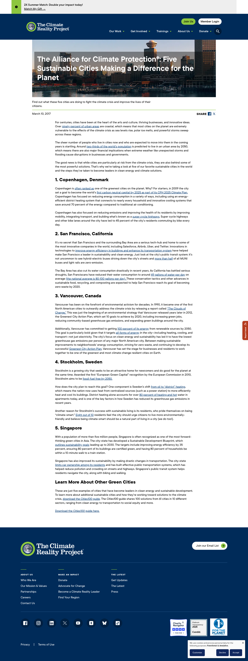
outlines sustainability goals (72, 444)
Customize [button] (197, 652)
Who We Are (28, 580)
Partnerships (28, 591)
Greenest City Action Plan (85, 348)
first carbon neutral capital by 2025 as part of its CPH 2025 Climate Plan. (142, 192)
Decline (222, 652)
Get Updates (119, 580)
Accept (236, 652)
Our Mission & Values (34, 586)
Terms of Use (46, 644)
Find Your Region (68, 597)
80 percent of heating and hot (158, 394)
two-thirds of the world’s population (109, 146)
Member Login (210, 21)
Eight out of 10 (85, 415)
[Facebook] (209, 114)
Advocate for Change (71, 586)
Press (114, 591)
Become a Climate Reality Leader (79, 591)
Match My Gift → (35, 8)
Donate (62, 580)
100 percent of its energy (133, 328)
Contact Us (28, 603)
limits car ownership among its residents (80, 465)
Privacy (25, 645)
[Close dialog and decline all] (243, 642)
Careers (26, 597)
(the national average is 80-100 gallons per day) (95, 278)
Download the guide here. (77, 511)
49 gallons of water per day (168, 274)
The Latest (117, 586)
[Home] (47, 27)
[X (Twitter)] (214, 114)
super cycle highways (145, 216)
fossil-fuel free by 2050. (97, 378)
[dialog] (216, 649)
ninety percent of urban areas (80, 126)
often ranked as (84, 188)
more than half (164, 258)
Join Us (188, 21)
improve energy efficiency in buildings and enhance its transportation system (123, 250)
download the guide (81, 498)
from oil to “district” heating (168, 386)
